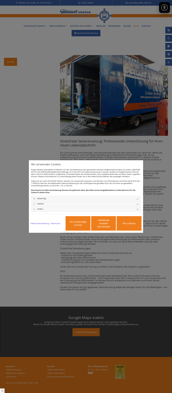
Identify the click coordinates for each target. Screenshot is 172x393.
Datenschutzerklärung (40, 223)
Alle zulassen (129, 223)
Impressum (55, 223)
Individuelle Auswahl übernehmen (103, 223)
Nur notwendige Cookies (78, 223)
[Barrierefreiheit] (164, 7)
